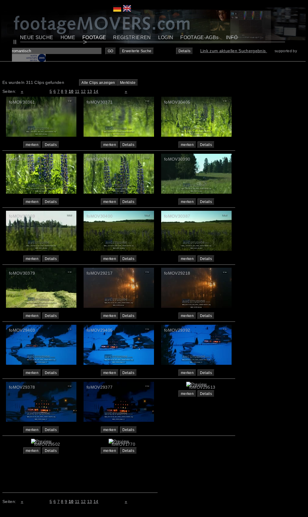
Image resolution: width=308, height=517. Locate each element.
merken (32, 145)
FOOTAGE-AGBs (199, 37)
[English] (127, 10)
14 (95, 91)
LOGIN (165, 37)
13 (89, 91)
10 (71, 91)
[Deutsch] (117, 10)
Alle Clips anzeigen (98, 83)
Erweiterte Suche (137, 51)
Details (184, 51)
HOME (68, 37)
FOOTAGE (94, 37)
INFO (232, 37)
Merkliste (127, 83)
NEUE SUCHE (36, 37)
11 (77, 91)
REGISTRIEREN (132, 37)
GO (110, 51)
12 (83, 91)
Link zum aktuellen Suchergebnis (233, 50)
